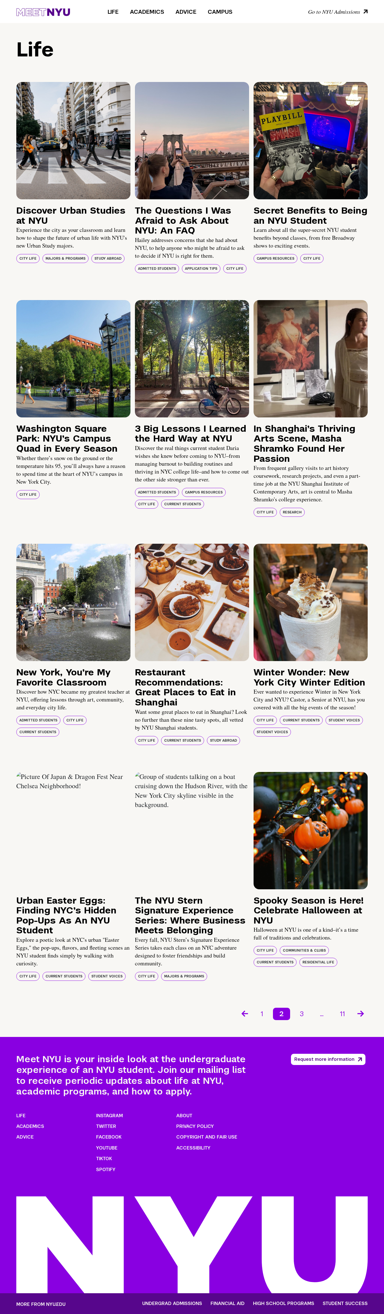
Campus (220, 11)
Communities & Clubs (304, 950)
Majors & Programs (65, 258)
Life (113, 11)
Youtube (107, 1148)
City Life (28, 258)
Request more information (324, 1059)
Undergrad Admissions (172, 1303)
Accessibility (193, 1148)
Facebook (108, 1137)
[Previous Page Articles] (244, 1013)
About (184, 1116)
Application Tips (201, 268)
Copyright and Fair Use (206, 1137)
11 (342, 1013)
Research (292, 512)
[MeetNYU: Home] (43, 11)
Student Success (345, 1303)
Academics (147, 11)
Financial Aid (228, 1303)
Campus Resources (275, 258)
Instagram (109, 1116)
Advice (185, 11)
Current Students (182, 504)
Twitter (106, 1126)
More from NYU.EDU (40, 1304)
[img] (73, 140)
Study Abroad (107, 258)
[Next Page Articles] (361, 1013)
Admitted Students (157, 268)
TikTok (104, 1159)
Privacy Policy (195, 1126)
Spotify (106, 1170)
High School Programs (283, 1303)
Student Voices (344, 720)
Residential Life (318, 962)
